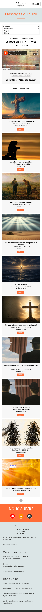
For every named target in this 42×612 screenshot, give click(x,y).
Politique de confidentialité (13, 571)
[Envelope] (29, 516)
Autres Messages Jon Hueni (21, 76)
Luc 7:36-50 (28, 74)
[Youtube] (12, 516)
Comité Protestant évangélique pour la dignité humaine (18, 594)
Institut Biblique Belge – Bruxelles (16, 583)
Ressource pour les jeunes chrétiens (17, 588)
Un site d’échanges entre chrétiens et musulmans (18, 602)
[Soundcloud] (21, 516)
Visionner (20, 129)
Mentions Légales (10, 544)
